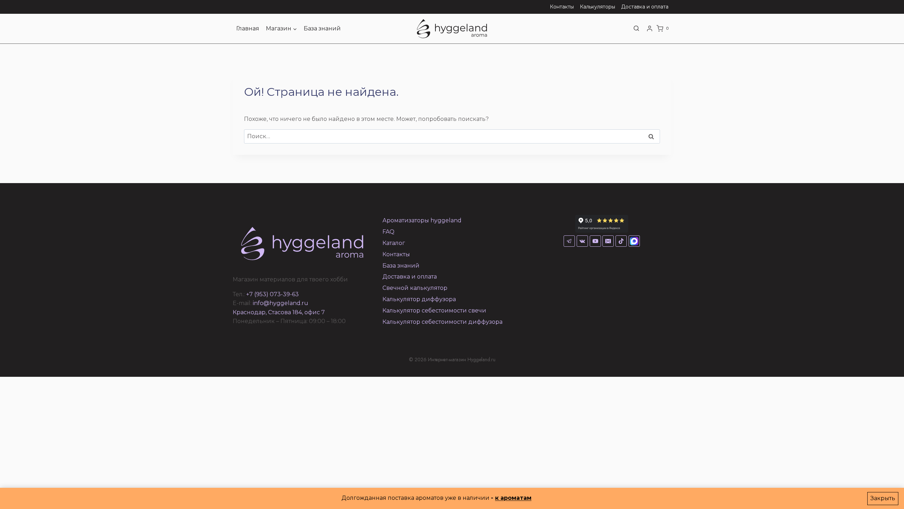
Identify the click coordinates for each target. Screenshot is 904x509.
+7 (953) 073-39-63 (272, 294)
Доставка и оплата (644, 7)
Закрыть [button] (882, 498)
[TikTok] (621, 241)
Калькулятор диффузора (419, 299)
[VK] (582, 241)
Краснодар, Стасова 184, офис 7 (279, 312)
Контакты (562, 7)
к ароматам (513, 498)
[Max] (634, 241)
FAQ (388, 231)
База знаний (322, 28)
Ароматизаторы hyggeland (422, 220)
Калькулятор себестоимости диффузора (442, 321)
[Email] (608, 241)
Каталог (393, 243)
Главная (247, 28)
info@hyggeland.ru (280, 303)
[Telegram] (569, 241)
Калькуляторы (597, 7)
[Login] (649, 28)
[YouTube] (595, 241)
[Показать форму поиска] (636, 28)
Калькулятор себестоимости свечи (434, 310)
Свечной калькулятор (414, 288)
